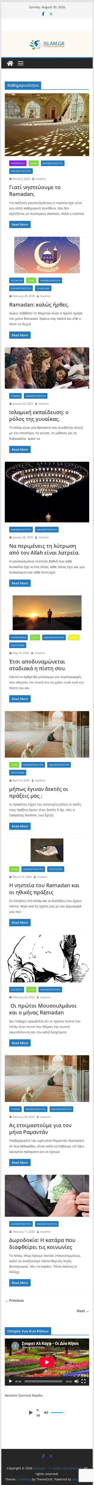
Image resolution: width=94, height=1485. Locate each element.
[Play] (10, 1381)
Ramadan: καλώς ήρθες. (39, 304)
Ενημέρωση (18, 163)
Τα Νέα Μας (43, 288)
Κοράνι (74, 637)
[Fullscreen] (83, 1381)
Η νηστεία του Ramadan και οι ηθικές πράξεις (44, 888)
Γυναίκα (15, 395)
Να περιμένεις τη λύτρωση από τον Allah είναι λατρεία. (44, 549)
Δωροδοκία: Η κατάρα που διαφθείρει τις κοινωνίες (42, 1243)
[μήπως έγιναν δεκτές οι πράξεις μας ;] (47, 734)
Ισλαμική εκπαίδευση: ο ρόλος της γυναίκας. (39, 415)
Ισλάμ (33, 163)
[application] (47, 1362)
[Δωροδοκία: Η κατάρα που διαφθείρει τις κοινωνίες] (47, 1196)
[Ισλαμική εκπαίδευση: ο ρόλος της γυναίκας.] (47, 368)
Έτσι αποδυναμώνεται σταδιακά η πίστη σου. (37, 665)
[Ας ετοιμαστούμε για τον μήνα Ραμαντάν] (47, 1078)
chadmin (40, 179)
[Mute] (76, 1381)
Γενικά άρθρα (18, 637)
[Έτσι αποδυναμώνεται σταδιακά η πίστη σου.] (47, 612)
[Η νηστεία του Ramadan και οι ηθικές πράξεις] (47, 850)
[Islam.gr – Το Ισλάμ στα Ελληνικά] (46, 34)
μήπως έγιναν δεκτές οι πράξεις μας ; (38, 792)
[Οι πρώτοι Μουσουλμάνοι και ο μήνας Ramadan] (47, 958)
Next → (83, 1310)
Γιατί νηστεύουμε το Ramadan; (35, 190)
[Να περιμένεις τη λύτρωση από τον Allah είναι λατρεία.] (47, 492)
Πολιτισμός (17, 645)
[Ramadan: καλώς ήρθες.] (47, 255)
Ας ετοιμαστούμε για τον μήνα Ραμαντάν (40, 1128)
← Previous (14, 1300)
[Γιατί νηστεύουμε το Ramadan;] (47, 124)
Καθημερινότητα (53, 163)
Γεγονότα (16, 280)
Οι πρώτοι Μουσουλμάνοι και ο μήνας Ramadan (43, 1009)
